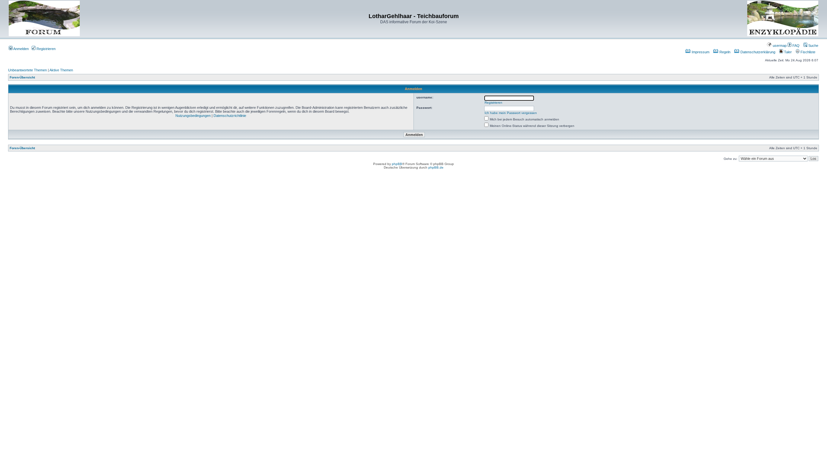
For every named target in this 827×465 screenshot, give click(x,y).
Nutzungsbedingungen (193, 116)
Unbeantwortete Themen (27, 70)
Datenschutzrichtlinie (230, 116)
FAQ (795, 45)
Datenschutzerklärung (757, 52)
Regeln (724, 52)
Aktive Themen (61, 70)
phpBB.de (436, 167)
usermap (779, 45)
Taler (787, 52)
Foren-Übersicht (22, 77)
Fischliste (807, 52)
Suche (812, 45)
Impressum (700, 52)
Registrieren (46, 49)
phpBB (397, 164)
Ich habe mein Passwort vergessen (511, 113)
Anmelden (21, 49)
